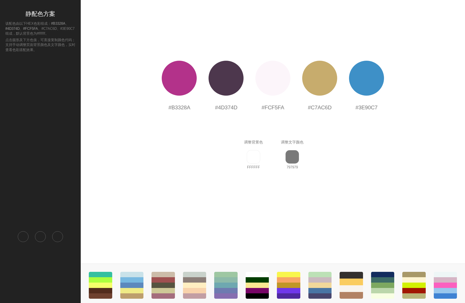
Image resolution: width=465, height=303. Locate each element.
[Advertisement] (40, 141)
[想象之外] (288, 285)
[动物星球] (414, 285)
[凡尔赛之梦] (194, 285)
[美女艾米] (445, 285)
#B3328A (58, 23)
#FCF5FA (30, 29)
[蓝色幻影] (226, 285)
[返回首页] (23, 236)
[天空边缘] (320, 285)
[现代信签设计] (100, 285)
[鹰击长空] (382, 285)
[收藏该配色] (57, 236)
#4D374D (12, 29)
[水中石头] (132, 285)
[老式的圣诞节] (163, 285)
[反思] (257, 285)
